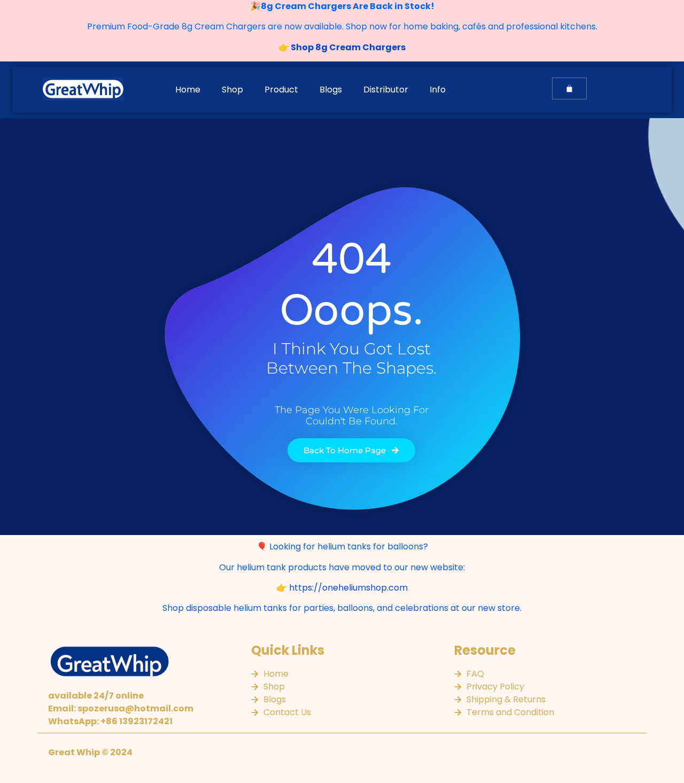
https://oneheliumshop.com (348, 588)
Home (187, 89)
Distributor (385, 89)
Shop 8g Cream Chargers (347, 47)
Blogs (331, 89)
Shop (232, 89)
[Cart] (569, 88)
